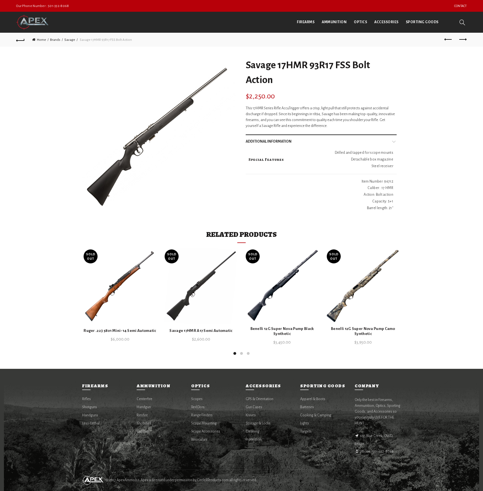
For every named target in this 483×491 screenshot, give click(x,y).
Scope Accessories (205, 431)
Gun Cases (254, 407)
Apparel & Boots (312, 399)
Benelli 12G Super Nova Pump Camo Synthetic (363, 331)
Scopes (197, 399)
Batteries (307, 407)
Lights (304, 423)
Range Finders (202, 415)
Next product (463, 39)
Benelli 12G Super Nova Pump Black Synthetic (282, 331)
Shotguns (89, 407)
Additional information (269, 141)
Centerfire (144, 399)
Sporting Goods (422, 22)
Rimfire (142, 415)
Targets (306, 431)
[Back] (20, 39)
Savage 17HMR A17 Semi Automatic (200, 331)
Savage (69, 40)
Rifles (86, 399)
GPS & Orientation (259, 399)
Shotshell (144, 423)
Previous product (449, 39)
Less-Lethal (91, 423)
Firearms (305, 22)
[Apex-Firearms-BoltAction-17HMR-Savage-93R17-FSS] (159, 135)
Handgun (144, 407)
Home (41, 40)
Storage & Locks (258, 423)
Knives (251, 415)
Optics (360, 22)
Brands (55, 40)
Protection (254, 440)
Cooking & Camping (315, 415)
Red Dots (198, 407)
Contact (460, 6)
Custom (143, 431)
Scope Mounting (204, 423)
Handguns (90, 415)
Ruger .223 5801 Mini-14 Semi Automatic (120, 331)
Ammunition (334, 22)
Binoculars (199, 440)
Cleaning (252, 431)
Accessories (386, 22)
